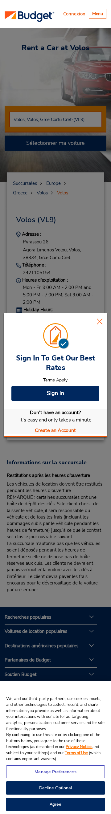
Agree (56, 804)
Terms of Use (76, 753)
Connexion (74, 14)
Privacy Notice (79, 747)
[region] (55, 747)
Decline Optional (55, 787)
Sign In (55, 393)
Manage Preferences (55, 771)
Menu (99, 14)
